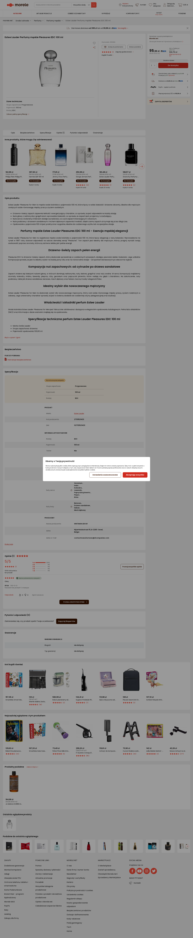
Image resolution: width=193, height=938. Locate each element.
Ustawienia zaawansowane (105, 475)
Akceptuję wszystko (135, 475)
